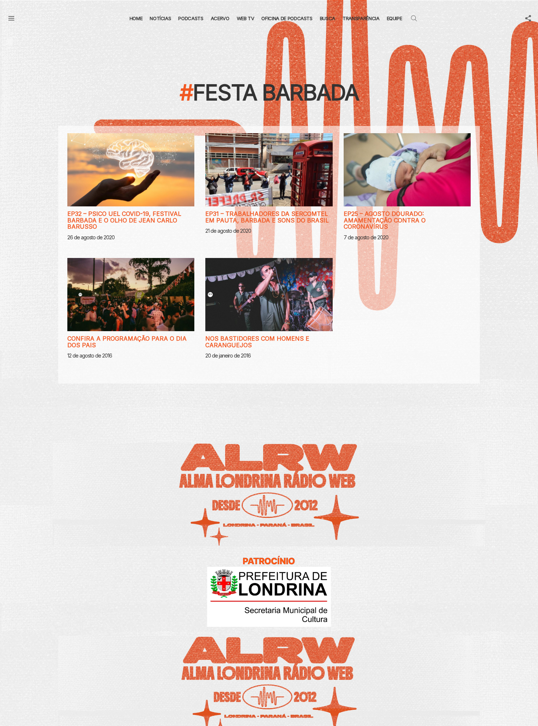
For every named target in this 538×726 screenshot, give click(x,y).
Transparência (361, 18)
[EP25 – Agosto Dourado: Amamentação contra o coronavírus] (407, 169)
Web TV (245, 18)
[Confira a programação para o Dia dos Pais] (130, 294)
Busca (327, 18)
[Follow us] (528, 18)
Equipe (394, 18)
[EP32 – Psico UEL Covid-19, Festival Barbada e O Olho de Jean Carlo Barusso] (130, 169)
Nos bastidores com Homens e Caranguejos (257, 342)
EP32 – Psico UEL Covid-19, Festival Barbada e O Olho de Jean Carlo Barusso (124, 220)
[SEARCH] (414, 18)
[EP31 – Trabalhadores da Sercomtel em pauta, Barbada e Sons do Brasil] (268, 169)
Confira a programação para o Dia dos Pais (127, 342)
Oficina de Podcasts (286, 18)
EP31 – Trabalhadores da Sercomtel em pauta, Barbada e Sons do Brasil (267, 217)
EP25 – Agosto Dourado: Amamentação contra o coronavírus (385, 220)
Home (136, 18)
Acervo (220, 18)
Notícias (160, 18)
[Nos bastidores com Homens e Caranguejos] (268, 294)
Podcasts (190, 18)
